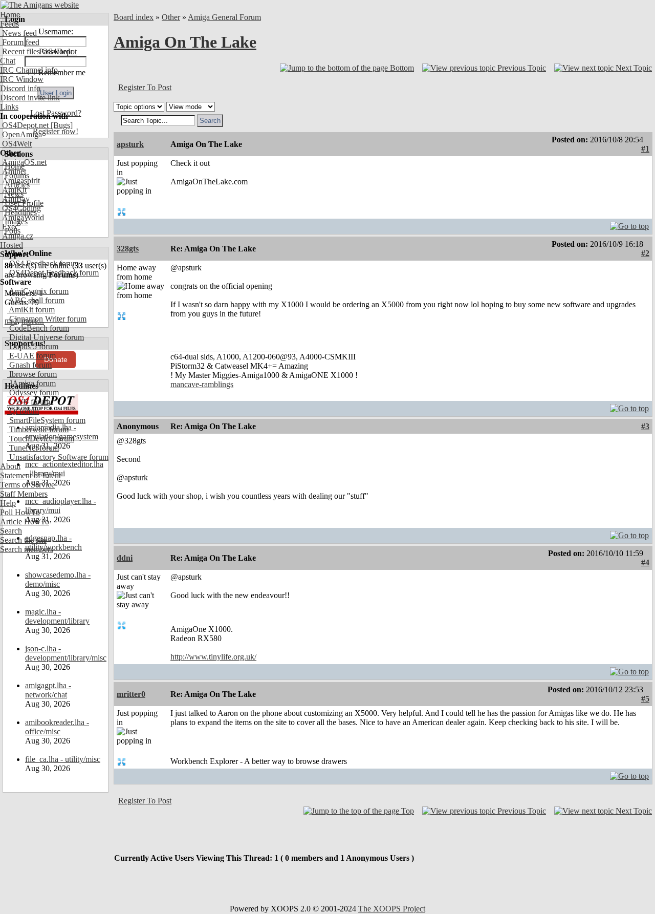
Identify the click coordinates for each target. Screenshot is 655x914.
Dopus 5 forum (32, 346)
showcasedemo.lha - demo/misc (58, 579)
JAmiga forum (31, 383)
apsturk (130, 144)
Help (8, 503)
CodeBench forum (38, 328)
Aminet (13, 171)
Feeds (9, 23)
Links (9, 106)
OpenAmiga (21, 134)
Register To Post (144, 87)
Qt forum (23, 411)
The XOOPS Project (391, 908)
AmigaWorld (22, 217)
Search (11, 530)
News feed (18, 33)
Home (10, 14)
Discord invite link (30, 97)
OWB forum (28, 401)
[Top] (629, 223)
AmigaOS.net (23, 162)
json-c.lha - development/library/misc (65, 653)
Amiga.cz (16, 235)
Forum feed (19, 42)
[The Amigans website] (40, 5)
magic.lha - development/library (57, 616)
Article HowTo (24, 521)
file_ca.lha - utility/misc (62, 759)
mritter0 (131, 694)
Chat (7, 60)
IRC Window (21, 79)
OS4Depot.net (24, 125)
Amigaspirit (20, 180)
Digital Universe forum (45, 337)
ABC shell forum (35, 300)
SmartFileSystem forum (46, 420)
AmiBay (15, 199)
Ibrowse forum (32, 374)
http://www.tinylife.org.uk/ (213, 656)
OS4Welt (16, 143)
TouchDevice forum (40, 438)
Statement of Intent (30, 475)
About (10, 466)
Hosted (11, 245)
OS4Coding (20, 208)
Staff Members (24, 494)
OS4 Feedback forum (43, 263)
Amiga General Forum (224, 17)
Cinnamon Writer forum (46, 318)
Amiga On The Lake (185, 42)
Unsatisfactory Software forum (57, 457)
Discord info (20, 88)
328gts (128, 248)
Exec (9, 226)
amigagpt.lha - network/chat (48, 690)
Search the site (23, 540)
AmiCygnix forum (38, 291)
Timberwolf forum (38, 429)
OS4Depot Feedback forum (53, 272)
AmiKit (13, 189)
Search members (26, 549)
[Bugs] (61, 125)
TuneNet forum (33, 447)
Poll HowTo (20, 512)
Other (171, 17)
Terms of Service (27, 484)
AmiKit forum (31, 309)
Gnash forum (29, 364)
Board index (134, 17)
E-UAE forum (31, 355)
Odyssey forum (33, 392)
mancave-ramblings (201, 384)
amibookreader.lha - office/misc (57, 727)
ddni (125, 558)
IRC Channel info (29, 70)
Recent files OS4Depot (38, 51)
